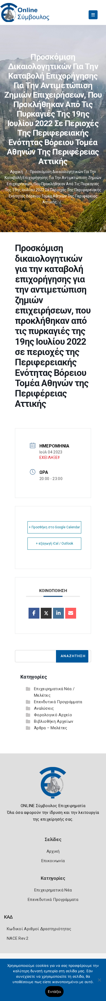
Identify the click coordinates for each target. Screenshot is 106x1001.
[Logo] (53, 786)
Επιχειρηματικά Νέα (53, 890)
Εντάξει (54, 991)
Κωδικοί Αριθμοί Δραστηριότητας (39, 928)
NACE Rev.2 (17, 938)
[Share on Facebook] (34, 613)
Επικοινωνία (53, 860)
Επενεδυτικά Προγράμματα (53, 899)
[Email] (70, 613)
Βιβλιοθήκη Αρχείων (53, 721)
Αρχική (16, 172)
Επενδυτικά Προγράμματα (58, 701)
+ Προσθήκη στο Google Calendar (54, 527)
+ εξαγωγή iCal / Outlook (54, 543)
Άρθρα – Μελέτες (50, 727)
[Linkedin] (58, 613)
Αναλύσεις (44, 708)
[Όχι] (99, 982)
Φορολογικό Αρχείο (53, 714)
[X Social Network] (46, 613)
